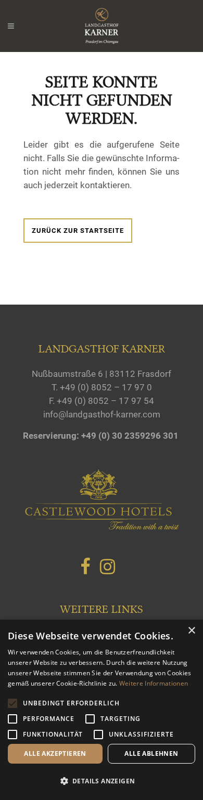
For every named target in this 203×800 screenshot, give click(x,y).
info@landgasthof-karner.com (101, 414)
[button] (101, 781)
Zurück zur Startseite (78, 230)
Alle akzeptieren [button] (55, 753)
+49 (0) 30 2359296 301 (130, 435)
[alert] (101, 710)
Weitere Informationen (153, 683)
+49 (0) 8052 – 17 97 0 (106, 387)
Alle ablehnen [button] (151, 753)
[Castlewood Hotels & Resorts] (101, 527)
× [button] (191, 631)
